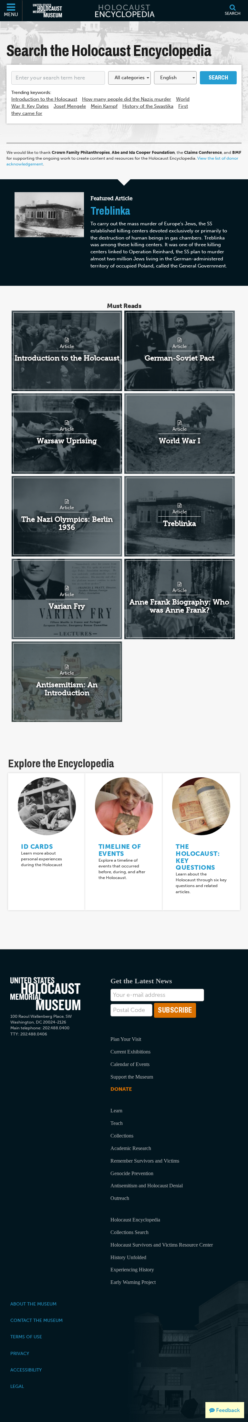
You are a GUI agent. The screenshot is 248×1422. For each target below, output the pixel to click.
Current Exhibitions (130, 1051)
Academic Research (130, 1148)
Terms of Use (26, 1337)
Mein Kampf (104, 106)
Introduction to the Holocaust (44, 99)
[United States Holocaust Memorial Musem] (45, 993)
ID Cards (37, 846)
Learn (116, 1110)
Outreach (119, 1198)
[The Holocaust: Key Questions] (201, 805)
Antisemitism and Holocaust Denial (146, 1185)
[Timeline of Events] (124, 805)
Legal (17, 1386)
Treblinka (110, 211)
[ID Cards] (47, 805)
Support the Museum (131, 1077)
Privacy (19, 1353)
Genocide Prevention (131, 1173)
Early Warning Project (133, 1282)
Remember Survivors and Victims (144, 1161)
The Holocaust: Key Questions (198, 857)
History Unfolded (128, 1257)
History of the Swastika (147, 106)
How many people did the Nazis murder (126, 99)
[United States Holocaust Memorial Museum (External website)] (47, 10)
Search (218, 77)
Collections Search (129, 1232)
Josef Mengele (70, 106)
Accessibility (26, 1370)
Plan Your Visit (125, 1039)
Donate (121, 1089)
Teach (116, 1123)
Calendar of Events (130, 1064)
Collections (121, 1135)
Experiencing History (132, 1269)
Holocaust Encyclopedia (135, 1219)
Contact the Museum (36, 1320)
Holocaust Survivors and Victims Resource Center (161, 1245)
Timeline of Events (119, 850)
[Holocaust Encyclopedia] (124, 10)
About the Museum (33, 1304)
